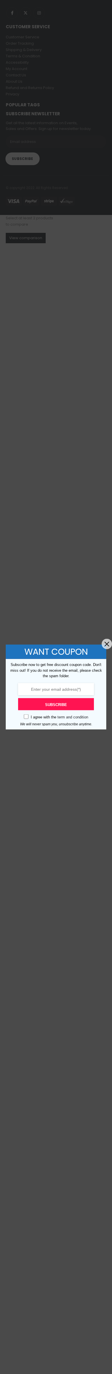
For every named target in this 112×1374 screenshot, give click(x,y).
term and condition (72, 717)
